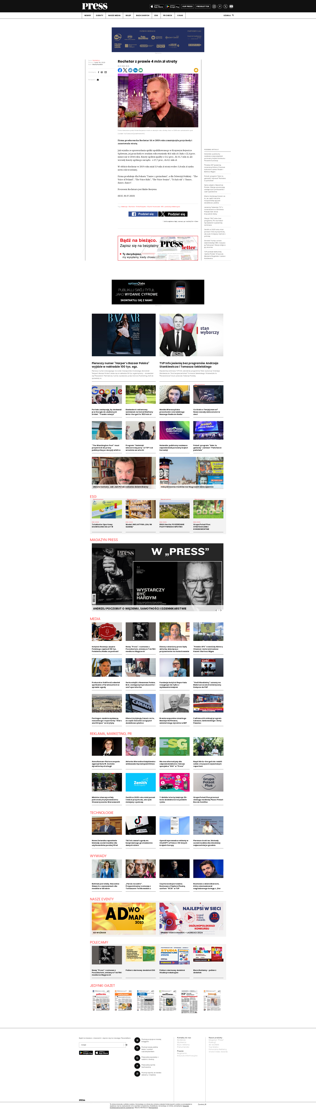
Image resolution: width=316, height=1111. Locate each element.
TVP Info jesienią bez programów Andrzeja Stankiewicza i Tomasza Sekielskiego (188, 365)
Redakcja (181, 1040)
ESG (156, 15)
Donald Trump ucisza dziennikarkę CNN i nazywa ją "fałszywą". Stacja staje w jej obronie (215, 244)
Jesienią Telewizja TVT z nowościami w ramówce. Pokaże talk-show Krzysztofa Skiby (214, 210)
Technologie (102, 812)
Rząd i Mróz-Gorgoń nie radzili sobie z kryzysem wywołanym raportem (207, 763)
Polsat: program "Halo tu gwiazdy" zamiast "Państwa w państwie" (215, 178)
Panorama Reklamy (218, 1049)
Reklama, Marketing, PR (111, 733)
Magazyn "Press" (216, 1040)
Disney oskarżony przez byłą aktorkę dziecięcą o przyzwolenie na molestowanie (174, 649)
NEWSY (87, 15)
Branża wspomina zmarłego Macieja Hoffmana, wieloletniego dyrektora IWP (173, 720)
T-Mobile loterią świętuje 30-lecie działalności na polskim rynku (173, 799)
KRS (162, 207)
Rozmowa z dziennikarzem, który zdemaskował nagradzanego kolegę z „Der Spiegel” (207, 887)
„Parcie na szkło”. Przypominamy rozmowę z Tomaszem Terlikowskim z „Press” (138, 887)
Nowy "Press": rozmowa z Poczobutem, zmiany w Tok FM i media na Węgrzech (141, 649)
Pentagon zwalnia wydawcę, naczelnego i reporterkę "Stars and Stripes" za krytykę (107, 720)
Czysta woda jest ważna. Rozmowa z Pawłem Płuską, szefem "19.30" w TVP (172, 886)
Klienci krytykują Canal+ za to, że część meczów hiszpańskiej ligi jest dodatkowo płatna (214, 199)
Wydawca (181, 1042)
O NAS (180, 15)
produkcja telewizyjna (172, 207)
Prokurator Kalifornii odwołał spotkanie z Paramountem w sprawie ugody (106, 684)
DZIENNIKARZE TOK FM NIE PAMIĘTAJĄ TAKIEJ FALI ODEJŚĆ (133, 609)
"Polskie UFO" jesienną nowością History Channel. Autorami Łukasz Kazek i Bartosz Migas (214, 168)
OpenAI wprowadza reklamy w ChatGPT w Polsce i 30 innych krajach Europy (173, 842)
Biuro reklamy (183, 1044)
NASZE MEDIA (114, 15)
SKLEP (128, 15)
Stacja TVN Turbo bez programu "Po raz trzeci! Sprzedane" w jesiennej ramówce (213, 221)
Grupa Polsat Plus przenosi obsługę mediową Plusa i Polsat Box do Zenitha (208, 799)
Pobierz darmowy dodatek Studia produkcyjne (172, 971)
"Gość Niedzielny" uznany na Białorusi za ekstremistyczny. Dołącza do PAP (207, 684)
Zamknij (202, 1104)
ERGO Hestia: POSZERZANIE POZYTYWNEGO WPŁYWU (171, 525)
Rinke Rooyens (141, 207)
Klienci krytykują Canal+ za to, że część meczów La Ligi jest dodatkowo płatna (140, 720)
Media (95, 618)
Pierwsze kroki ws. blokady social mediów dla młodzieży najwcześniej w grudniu (207, 842)
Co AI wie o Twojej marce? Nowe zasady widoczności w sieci (206, 412)
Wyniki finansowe (153, 207)
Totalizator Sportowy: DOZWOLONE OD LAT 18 (102, 525)
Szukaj (227, 15)
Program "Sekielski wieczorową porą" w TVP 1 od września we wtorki (139, 447)
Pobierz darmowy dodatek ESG (140, 970)
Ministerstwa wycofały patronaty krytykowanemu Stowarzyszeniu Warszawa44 (106, 799)
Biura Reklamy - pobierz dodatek (204, 971)
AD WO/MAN (99, 932)
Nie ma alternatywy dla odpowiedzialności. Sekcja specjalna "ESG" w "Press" (172, 763)
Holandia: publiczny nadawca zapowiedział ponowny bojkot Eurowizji (173, 447)
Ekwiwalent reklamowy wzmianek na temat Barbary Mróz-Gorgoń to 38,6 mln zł (139, 412)
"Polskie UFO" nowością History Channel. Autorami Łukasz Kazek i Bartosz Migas (208, 649)
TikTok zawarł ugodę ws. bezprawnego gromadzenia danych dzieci (139, 842)
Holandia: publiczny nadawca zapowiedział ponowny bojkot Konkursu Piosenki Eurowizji (214, 157)
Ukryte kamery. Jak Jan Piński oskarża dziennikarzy (120, 486)
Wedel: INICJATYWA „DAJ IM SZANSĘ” (139, 525)
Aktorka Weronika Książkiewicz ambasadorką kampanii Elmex (141, 762)
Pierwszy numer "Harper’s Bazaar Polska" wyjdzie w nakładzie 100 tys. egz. (120, 365)
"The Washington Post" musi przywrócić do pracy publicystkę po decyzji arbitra (106, 447)
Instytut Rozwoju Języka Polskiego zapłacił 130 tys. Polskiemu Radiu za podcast (105, 649)
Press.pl (212, 1042)
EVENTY (99, 15)
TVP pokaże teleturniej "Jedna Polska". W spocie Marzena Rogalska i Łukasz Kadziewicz (214, 255)
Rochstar (132, 207)
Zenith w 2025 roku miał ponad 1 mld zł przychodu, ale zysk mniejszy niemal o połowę (215, 232)
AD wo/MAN (214, 1044)
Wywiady (98, 855)
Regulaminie (153, 1108)
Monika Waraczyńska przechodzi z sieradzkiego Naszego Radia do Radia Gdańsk (172, 413)
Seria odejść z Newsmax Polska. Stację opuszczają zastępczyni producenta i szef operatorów (214, 188)
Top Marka (213, 1047)
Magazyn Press (104, 539)
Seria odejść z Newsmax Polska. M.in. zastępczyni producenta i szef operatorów (141, 684)
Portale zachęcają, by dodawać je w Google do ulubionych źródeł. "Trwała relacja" (107, 412)
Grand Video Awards (218, 1051)
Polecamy (99, 942)
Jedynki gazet (102, 985)
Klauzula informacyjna (187, 1055)
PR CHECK (167, 15)
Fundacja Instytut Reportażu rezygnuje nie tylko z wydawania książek (173, 684)
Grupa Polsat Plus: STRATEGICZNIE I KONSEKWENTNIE (202, 526)
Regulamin (182, 1053)
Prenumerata (183, 1047)
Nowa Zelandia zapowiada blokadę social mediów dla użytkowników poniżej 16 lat (105, 842)
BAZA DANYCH (142, 15)
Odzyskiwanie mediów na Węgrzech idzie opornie (187, 486)
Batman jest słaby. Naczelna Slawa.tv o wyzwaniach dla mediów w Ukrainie (105, 886)
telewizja (124, 207)
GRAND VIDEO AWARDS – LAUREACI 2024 (182, 932)
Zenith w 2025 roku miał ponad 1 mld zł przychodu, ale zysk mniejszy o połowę (140, 799)
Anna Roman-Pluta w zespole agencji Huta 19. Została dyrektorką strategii (106, 763)
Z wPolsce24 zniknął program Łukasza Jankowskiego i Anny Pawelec (207, 720)
